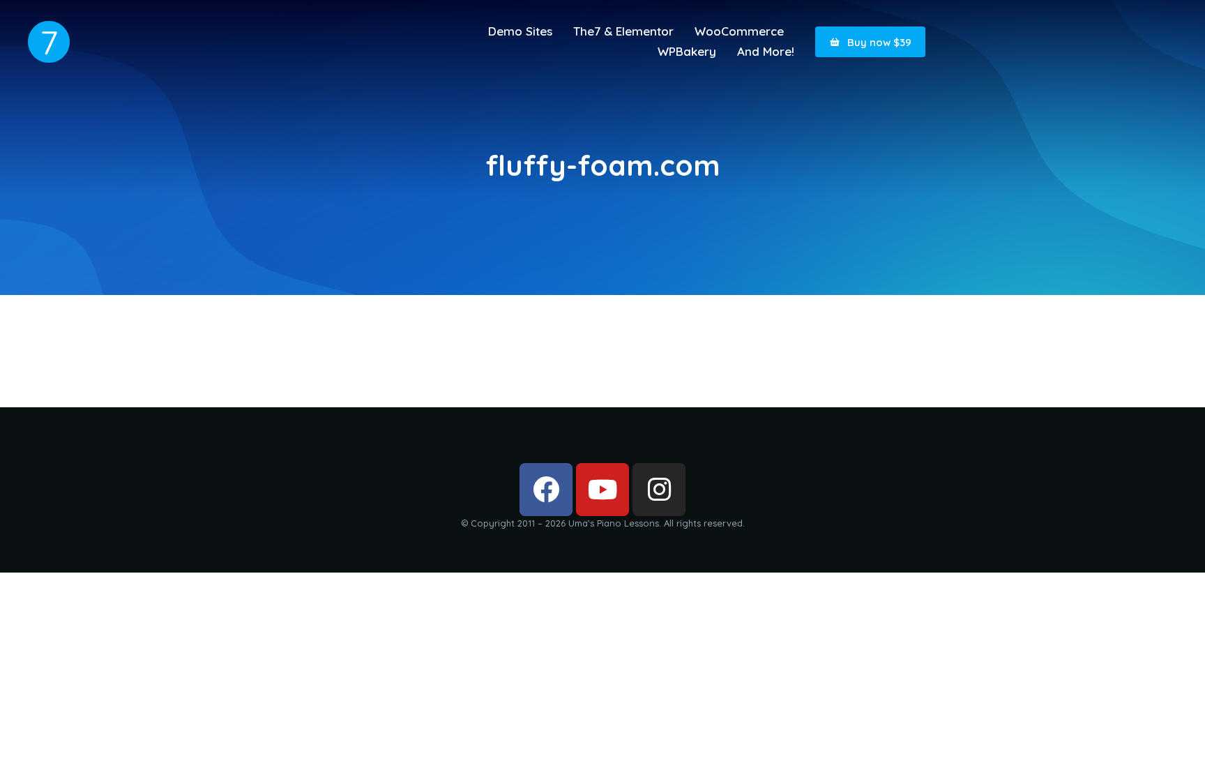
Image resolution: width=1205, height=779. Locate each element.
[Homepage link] (49, 42)
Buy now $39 (879, 42)
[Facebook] (546, 489)
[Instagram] (658, 489)
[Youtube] (602, 489)
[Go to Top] (1176, 750)
